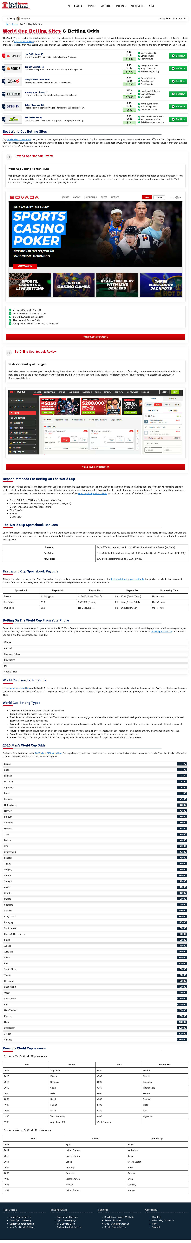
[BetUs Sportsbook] (13, 94)
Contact (156, 1227)
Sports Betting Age (66, 1220)
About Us (156, 1217)
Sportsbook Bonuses (67, 1217)
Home (8, 24)
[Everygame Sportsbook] (13, 81)
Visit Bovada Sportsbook (95, 336)
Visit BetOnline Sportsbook (95, 466)
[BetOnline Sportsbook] (13, 55)
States (91, 6)
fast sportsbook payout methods (127, 579)
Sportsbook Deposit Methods (119, 1217)
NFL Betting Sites (66, 1223)
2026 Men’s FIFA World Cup (48, 753)
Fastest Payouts (112, 1220)
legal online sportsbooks (19, 139)
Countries (105, 6)
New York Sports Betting (22, 1227)
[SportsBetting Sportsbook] (13, 107)
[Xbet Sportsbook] (13, 119)
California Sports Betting (22, 1223)
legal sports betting (24, 41)
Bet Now (180, 55)
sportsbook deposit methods (92, 493)
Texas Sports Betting (20, 1220)
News (151, 6)
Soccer (15, 24)
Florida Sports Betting (20, 1217)
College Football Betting (69, 1227)
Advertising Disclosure (163, 1220)
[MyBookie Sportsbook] (13, 69)
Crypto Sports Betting (115, 1227)
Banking (78, 6)
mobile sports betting (161, 631)
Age (69, 6)
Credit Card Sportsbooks (116, 1223)
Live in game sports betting (16, 688)
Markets (120, 6)
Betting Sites (136, 6)
